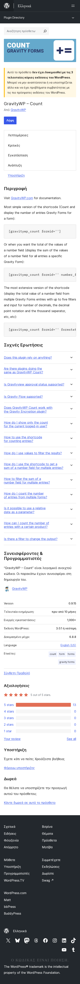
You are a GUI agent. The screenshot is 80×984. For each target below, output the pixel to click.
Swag (48, 880)
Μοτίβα (47, 847)
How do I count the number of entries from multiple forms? (25, 495)
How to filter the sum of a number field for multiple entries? (27, 480)
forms (71, 654)
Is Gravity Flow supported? (23, 397)
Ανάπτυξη (15, 165)
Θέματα (47, 834)
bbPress (10, 907)
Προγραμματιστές (17, 873)
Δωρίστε (48, 873)
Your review (12, 739)
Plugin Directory (14, 17)
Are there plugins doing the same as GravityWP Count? (23, 370)
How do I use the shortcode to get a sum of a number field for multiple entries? (33, 466)
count (53, 654)
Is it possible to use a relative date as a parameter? (25, 510)
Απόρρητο (11, 847)
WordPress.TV (14, 880)
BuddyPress (12, 913)
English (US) (68, 645)
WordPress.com (15, 893)
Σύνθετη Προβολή (17, 673)
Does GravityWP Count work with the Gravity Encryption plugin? (28, 409)
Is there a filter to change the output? (30, 539)
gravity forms (67, 662)
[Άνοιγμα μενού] (74, 6)
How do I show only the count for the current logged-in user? (26, 424)
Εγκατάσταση (18, 155)
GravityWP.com (22, 198)
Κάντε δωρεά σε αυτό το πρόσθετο (30, 803)
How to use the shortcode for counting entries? (23, 439)
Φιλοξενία (11, 840)
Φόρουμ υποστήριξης (19, 768)
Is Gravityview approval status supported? (34, 384)
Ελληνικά (20, 931)
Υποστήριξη (16, 175)
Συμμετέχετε (51, 860)
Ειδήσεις (10, 834)
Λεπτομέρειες (18, 135)
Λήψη (10, 120)
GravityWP (18, 110)
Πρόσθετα (49, 840)
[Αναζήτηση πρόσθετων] (45, 31)
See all (71, 739)
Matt (7, 900)
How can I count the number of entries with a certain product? (26, 525)
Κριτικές (14, 145)
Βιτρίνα (47, 827)
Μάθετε (9, 860)
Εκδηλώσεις (51, 867)
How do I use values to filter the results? (33, 453)
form (62, 654)
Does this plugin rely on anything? (28, 357)
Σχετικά (9, 827)
